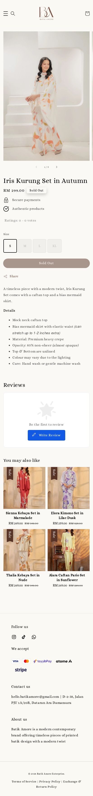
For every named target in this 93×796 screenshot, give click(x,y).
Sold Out (46, 263)
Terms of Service (24, 781)
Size (6, 234)
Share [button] (14, 276)
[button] (6, 14)
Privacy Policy (49, 781)
